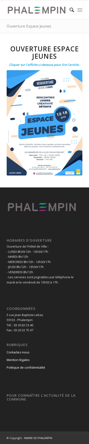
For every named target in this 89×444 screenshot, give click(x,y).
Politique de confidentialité (26, 367)
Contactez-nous (18, 352)
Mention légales (18, 360)
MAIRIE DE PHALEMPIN (38, 438)
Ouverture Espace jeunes (29, 26)
